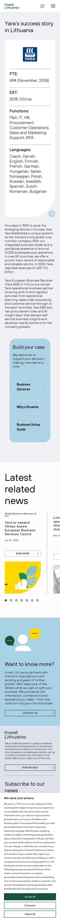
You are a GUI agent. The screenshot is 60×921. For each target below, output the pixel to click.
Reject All (30, 914)
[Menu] (42, 6)
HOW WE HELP (30, 767)
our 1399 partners (21, 804)
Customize (30, 905)
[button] (53, 6)
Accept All (30, 896)
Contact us (30, 713)
